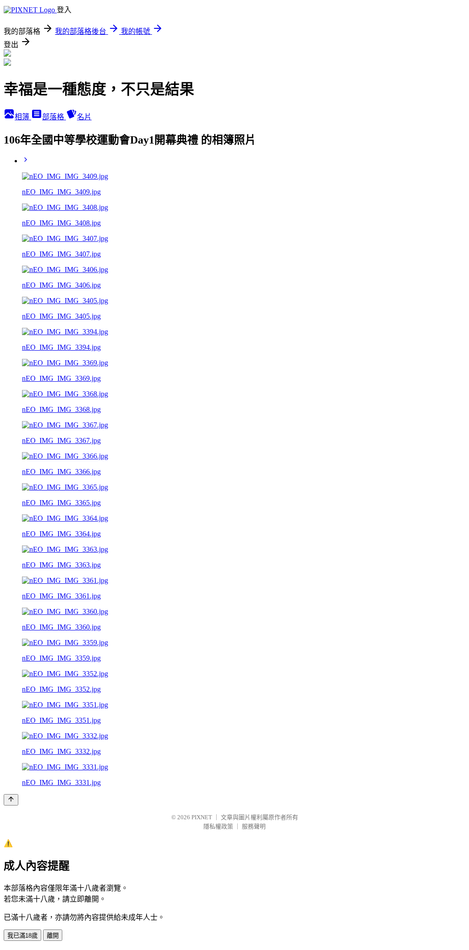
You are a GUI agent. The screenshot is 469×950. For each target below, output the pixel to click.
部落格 (54, 117)
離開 (53, 935)
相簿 (23, 117)
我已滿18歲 (22, 935)
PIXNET (201, 817)
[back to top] (11, 800)
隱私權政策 (218, 826)
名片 (84, 117)
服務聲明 (254, 826)
